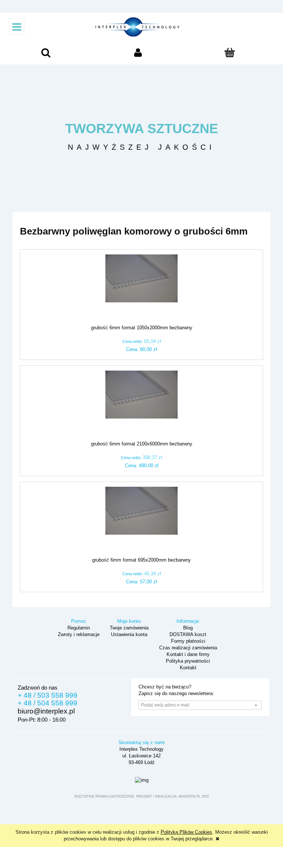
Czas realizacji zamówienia (187, 647)
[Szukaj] (45, 54)
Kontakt (187, 667)
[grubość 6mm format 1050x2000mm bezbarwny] (141, 289)
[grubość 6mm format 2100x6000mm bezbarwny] (141, 406)
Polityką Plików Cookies (186, 832)
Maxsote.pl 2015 (194, 796)
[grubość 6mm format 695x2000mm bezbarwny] (141, 522)
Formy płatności (187, 641)
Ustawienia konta (128, 634)
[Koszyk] (229, 54)
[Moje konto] (138, 54)
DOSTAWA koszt (187, 634)
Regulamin (78, 628)
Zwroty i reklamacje (77, 634)
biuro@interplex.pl (46, 711)
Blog (187, 628)
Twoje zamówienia (128, 628)
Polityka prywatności (187, 661)
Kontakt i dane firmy (187, 654)
